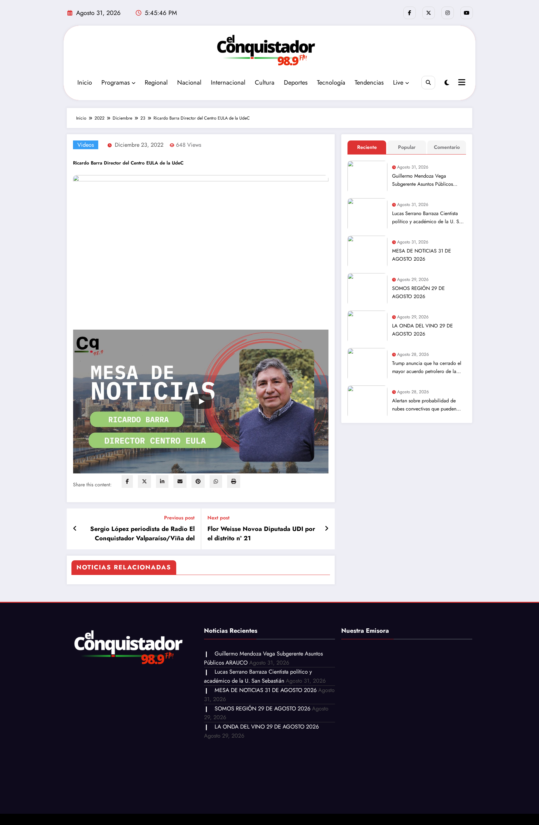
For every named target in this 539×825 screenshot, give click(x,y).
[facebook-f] (409, 13)
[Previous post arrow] (75, 529)
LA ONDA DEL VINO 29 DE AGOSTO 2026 (422, 329)
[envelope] (180, 481)
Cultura (264, 82)
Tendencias (369, 82)
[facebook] (127, 481)
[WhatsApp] (216, 481)
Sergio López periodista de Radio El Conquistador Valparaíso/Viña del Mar (142, 533)
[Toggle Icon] (461, 83)
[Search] (428, 82)
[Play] (201, 401)
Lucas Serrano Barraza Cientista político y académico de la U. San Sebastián (428, 218)
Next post (218, 518)
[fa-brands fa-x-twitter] (428, 13)
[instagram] (447, 13)
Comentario (447, 147)
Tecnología (331, 82)
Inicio (84, 82)
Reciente (367, 147)
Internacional (228, 82)
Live (398, 82)
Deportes (296, 82)
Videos (85, 145)
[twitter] (144, 481)
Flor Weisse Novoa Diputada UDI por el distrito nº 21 (261, 533)
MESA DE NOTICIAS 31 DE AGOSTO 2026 (421, 255)
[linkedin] (162, 481)
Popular (406, 147)
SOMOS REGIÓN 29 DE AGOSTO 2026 (418, 292)
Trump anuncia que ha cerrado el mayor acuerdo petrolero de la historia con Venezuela (426, 368)
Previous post (179, 518)
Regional (156, 82)
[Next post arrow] (326, 529)
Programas (115, 82)
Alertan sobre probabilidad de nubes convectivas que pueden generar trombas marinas (424, 405)
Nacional (189, 82)
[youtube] (466, 13)
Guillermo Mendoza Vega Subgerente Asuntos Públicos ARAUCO (422, 180)
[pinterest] (198, 481)
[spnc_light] (446, 82)
